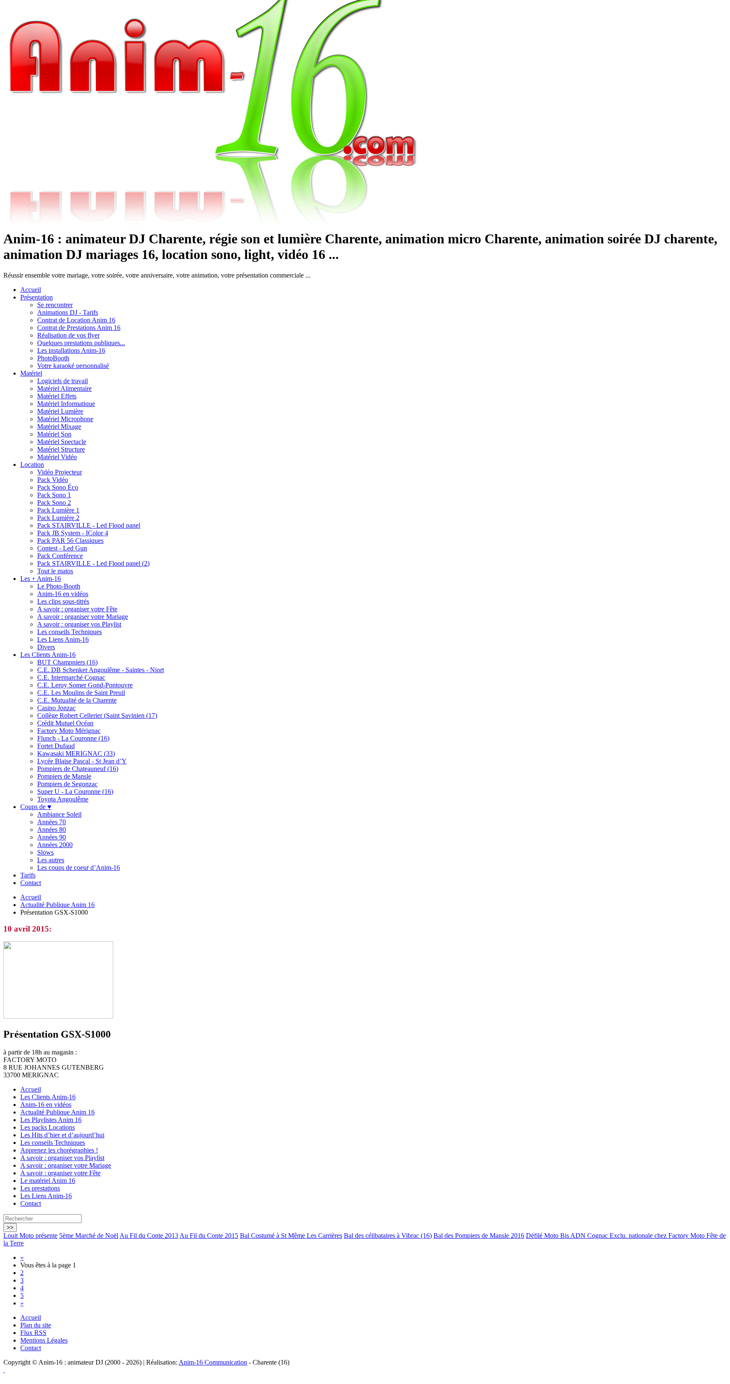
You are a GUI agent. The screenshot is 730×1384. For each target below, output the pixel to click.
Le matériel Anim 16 (47, 1180)
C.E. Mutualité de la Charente (77, 700)
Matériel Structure (61, 449)
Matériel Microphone (65, 418)
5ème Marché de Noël (88, 1235)
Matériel (31, 373)
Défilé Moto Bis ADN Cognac (568, 1235)
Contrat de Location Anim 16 (76, 320)
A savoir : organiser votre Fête (77, 609)
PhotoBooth (53, 358)
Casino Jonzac (56, 707)
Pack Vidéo (52, 479)
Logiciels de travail (62, 380)
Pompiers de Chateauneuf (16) (77, 768)
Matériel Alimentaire (64, 388)
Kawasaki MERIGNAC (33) (76, 753)
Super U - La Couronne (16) (75, 791)
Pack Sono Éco (57, 487)
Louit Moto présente (30, 1235)
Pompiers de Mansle (64, 776)
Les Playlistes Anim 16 (51, 1119)
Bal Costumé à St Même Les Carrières (291, 1235)
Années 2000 (55, 844)
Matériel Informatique (66, 403)
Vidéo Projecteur (59, 472)
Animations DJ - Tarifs (67, 312)
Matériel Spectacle (61, 441)
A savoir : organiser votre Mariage (82, 616)
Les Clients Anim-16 (48, 654)
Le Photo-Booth (58, 586)
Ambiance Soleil (59, 814)
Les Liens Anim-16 (63, 639)
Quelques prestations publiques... (81, 342)
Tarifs (27, 875)
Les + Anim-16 (40, 578)
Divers (46, 647)
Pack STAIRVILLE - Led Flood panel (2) (93, 563)
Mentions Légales (44, 1340)
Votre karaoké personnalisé (73, 365)
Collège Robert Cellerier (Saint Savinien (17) (97, 715)
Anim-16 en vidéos (62, 593)
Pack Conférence (60, 555)
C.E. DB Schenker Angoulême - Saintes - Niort (100, 669)
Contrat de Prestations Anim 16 (78, 327)
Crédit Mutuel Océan (65, 723)
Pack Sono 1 (54, 495)
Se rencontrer (55, 304)
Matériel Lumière (60, 411)
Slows (45, 852)
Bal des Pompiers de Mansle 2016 (478, 1235)
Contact (30, 882)
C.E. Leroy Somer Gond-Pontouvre (85, 685)
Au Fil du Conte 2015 (209, 1235)
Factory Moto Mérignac (69, 730)
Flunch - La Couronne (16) (73, 738)
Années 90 (51, 837)
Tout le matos (55, 571)
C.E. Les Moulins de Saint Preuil (81, 692)
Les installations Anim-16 (71, 350)
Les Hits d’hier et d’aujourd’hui (62, 1135)
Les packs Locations (47, 1127)
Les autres (50, 860)
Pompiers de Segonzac (67, 783)
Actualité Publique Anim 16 (57, 904)
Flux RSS (33, 1332)
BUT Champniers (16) (67, 662)
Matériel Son (54, 434)
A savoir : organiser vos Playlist (79, 624)
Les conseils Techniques (69, 631)
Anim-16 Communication (213, 1362)
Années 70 (51, 821)
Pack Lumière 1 (58, 510)
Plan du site (35, 1325)
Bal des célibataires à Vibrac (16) (388, 1235)
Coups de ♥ (36, 806)
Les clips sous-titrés (63, 601)
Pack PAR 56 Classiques (70, 540)
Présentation (36, 297)
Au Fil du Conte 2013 (149, 1235)
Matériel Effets (56, 396)
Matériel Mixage (59, 426)
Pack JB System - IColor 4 (72, 533)
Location (32, 464)
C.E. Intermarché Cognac (71, 677)
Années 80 (51, 829)
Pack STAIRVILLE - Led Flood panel (88, 525)
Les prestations (40, 1188)
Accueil (30, 289)
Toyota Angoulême (62, 799)
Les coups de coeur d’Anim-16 (78, 867)
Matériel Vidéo (57, 456)
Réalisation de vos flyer (68, 335)
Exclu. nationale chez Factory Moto (658, 1235)
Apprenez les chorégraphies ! (59, 1150)
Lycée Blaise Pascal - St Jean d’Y (82, 761)
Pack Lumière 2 (58, 517)
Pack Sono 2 (54, 502)
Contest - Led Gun (62, 548)
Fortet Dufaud (56, 745)
